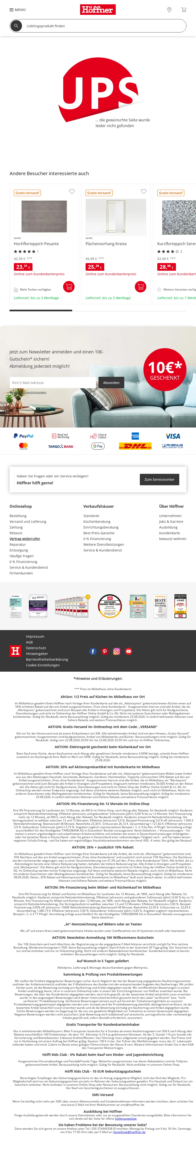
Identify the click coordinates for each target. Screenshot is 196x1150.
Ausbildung (168, 527)
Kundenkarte (169, 533)
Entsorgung (19, 550)
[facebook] (92, 650)
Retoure (16, 533)
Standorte (91, 515)
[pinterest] (104, 650)
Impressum (35, 636)
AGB (29, 642)
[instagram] (116, 650)
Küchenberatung (96, 521)
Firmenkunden (21, 573)
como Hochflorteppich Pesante (34, 302)
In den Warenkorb (69, 286)
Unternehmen (170, 515)
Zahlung (16, 527)
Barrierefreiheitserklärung (47, 659)
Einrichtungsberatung (101, 527)
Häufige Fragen (22, 556)
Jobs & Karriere (171, 521)
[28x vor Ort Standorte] (169, 9)
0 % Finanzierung (23, 561)
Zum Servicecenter (159, 479)
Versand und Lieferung (28, 521)
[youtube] (128, 650)
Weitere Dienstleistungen (103, 544)
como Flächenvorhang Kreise (105, 302)
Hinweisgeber (37, 653)
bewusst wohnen (172, 538)
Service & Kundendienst (29, 567)
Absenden (111, 382)
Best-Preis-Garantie (98, 533)
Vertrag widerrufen (25, 538)
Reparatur (18, 544)
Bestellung (18, 515)
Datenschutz (36, 648)
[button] (15, 9)
